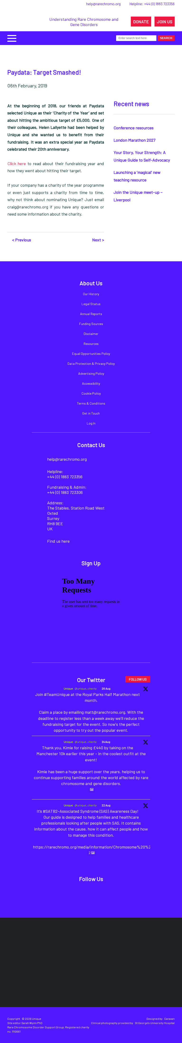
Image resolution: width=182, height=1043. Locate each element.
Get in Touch (91, 413)
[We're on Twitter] (81, 894)
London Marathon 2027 (134, 140)
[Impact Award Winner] (146, 944)
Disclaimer (91, 334)
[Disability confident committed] (96, 977)
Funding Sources (91, 324)
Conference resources (134, 127)
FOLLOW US (138, 679)
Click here (16, 163)
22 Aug (106, 805)
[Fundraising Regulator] (102, 945)
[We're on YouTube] (114, 894)
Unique (68, 688)
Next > (98, 239)
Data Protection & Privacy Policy (91, 363)
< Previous (21, 239)
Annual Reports (91, 314)
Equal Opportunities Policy (91, 354)
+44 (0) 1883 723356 (159, 3)
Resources (91, 344)
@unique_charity (86, 688)
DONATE (141, 21)
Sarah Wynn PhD (31, 1023)
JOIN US (164, 21)
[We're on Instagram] (98, 894)
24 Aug (106, 741)
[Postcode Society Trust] (64, 944)
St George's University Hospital (155, 1023)
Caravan (169, 1018)
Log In (91, 423)
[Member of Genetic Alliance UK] (54, 977)
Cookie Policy (91, 393)
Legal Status (91, 304)
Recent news (131, 103)
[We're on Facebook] (65, 894)
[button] (11, 37)
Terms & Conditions (91, 403)
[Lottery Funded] (36, 944)
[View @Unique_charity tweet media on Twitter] (92, 789)
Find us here (58, 541)
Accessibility (91, 383)
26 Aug (106, 688)
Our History (91, 294)
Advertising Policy (91, 373)
